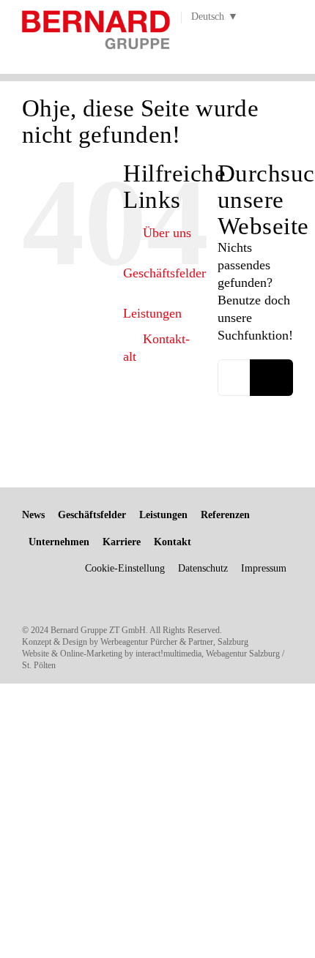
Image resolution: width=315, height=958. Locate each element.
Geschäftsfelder (164, 273)
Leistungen (152, 313)
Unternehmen (59, 541)
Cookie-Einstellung (125, 568)
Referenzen (225, 514)
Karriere (122, 541)
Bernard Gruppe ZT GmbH (98, 630)
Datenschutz (203, 568)
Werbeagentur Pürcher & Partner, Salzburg (174, 642)
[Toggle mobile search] (261, 36)
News (33, 514)
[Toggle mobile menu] (287, 36)
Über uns (167, 232)
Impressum (263, 568)
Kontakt (172, 541)
